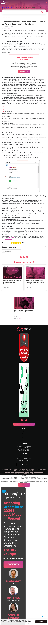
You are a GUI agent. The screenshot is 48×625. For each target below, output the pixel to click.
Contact (24, 438)
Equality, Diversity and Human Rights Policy (20, 472)
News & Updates (24, 440)
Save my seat (24, 485)
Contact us (24, 464)
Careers (24, 434)
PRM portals (11, 237)
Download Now (24, 71)
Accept (41, 621)
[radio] (12, 243)
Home (3, 7)
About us (24, 436)
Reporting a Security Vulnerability (36, 472)
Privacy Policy (7, 472)
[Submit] (42, 12)
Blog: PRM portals (12, 7)
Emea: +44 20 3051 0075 (24, 460)
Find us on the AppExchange (24, 424)
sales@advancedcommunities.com (24, 457)
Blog (6, 7)
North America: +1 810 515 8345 (24, 458)
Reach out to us (8, 239)
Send (3, 252)
